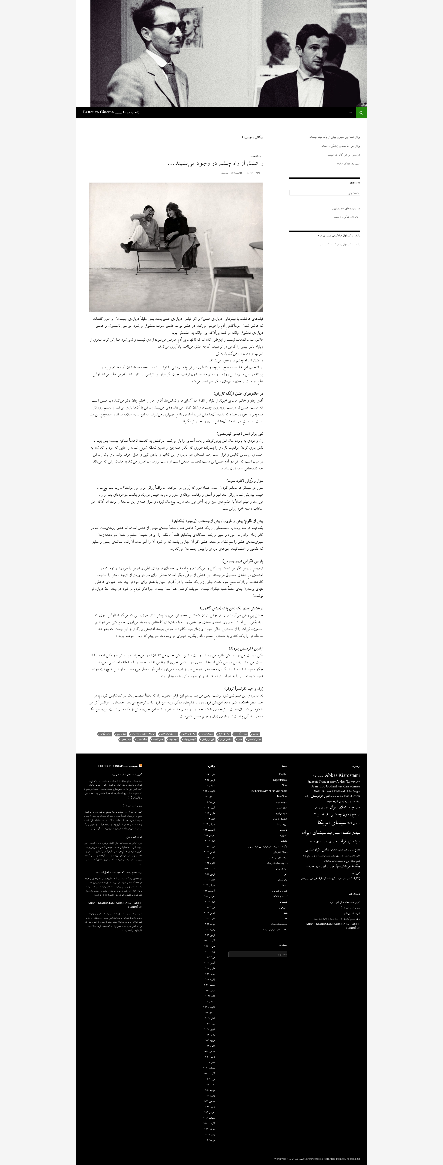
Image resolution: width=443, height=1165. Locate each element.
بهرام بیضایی (344, 802)
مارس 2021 (209, 1035)
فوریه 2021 (210, 1040)
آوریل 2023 (209, 913)
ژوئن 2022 (210, 952)
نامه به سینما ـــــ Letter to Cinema (111, 113)
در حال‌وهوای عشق (168, 734)
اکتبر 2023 (210, 880)
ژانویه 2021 (209, 1046)
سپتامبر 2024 (209, 824)
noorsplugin (353, 1159)
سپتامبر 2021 (209, 1002)
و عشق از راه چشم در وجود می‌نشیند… (215, 164)
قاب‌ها (284, 885)
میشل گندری (158, 739)
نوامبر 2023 (210, 874)
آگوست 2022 (209, 941)
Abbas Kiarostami (342, 776)
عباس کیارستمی (254, 739)
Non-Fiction (352, 796)
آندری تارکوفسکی (320, 796)
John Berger (353, 792)
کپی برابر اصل (208, 739)
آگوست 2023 (209, 891)
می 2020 (211, 1079)
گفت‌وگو (283, 902)
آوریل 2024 (209, 852)
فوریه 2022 (210, 974)
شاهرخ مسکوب (353, 850)
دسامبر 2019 (209, 1101)
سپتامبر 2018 (209, 1118)
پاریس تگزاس (241, 734)
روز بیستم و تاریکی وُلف (131, 806)
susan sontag (337, 797)
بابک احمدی (355, 802)
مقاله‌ (285, 913)
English (283, 775)
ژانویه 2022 (209, 980)
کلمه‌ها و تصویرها (279, 891)
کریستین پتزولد (190, 739)
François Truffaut (318, 782)
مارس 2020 (209, 1085)
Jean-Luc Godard (324, 787)
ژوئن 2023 (210, 902)
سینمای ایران (314, 833)
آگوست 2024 (209, 830)
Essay (333, 782)
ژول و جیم (121, 734)
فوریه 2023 (210, 924)
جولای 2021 (209, 1013)
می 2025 (211, 802)
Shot (284, 786)
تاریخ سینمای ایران (344, 807)
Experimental (280, 780)
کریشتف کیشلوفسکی (324, 878)
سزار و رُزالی (105, 734)
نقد (285, 919)
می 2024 (211, 847)
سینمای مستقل (329, 842)
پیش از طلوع (224, 734)
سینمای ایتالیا (333, 833)
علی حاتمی (354, 856)
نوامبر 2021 (210, 991)
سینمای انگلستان (350, 833)
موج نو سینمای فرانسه (340, 861)
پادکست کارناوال (280, 819)
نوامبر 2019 (210, 1107)
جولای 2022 (209, 946)
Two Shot (282, 797)
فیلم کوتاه (306, 856)
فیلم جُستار (282, 880)
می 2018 (211, 1140)
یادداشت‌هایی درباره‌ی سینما (275, 930)
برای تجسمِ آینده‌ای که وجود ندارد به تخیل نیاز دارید (119, 872)
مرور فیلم (283, 908)
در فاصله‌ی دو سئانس (278, 858)
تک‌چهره (283, 836)
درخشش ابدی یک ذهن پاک (143, 734)
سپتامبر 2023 (209, 885)
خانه (351, 112)
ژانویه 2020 (209, 1096)
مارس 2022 (209, 968)
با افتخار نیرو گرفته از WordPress (289, 1159)
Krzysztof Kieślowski (334, 792)
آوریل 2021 (209, 1029)
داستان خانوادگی (280, 852)
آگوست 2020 (209, 1074)
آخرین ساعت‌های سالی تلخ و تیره (127, 775)
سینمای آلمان (353, 823)
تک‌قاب (284, 841)
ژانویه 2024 (209, 863)
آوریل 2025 (209, 808)
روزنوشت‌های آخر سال (277, 863)
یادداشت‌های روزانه (278, 924)
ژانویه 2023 (209, 930)
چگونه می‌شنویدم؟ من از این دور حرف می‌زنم (267, 847)
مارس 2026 (209, 775)
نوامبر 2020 (210, 1057)
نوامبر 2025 (210, 780)
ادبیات (307, 796)
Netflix (318, 792)
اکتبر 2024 (210, 819)
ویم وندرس (125, 739)
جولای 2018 (209, 1129)
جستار (317, 808)
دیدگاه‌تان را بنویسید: (230, 173)
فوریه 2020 (210, 1090)
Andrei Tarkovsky (348, 782)
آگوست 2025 (209, 791)
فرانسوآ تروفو (225, 739)
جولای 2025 (209, 797)
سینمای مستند (316, 842)
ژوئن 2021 (210, 1018)
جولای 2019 (209, 1112)
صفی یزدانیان (337, 850)
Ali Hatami (318, 776)
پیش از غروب (207, 734)
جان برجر (325, 808)
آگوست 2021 (209, 1007)
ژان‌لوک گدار (353, 878)
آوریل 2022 (209, 963)
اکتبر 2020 (210, 1063)
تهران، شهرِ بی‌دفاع (134, 837)
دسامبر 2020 (209, 1052)
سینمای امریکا (331, 823)
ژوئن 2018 (210, 1135)
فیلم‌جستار (355, 861)
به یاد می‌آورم (255, 156)
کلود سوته (173, 739)
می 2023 (211, 908)
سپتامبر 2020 (209, 1068)
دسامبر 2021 (209, 985)
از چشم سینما (281, 802)
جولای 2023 (209, 896)
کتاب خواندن (341, 879)
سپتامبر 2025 (209, 786)
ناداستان (327, 861)
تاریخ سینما (332, 801)
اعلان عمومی (281, 808)
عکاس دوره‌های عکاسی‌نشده (337, 856)
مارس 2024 (209, 858)
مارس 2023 (209, 919)
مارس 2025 (209, 813)
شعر (345, 850)
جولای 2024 (209, 836)
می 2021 (211, 1024)
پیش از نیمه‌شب (189, 734)
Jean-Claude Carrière (349, 787)
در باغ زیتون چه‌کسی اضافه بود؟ (337, 815)
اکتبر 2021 (210, 996)
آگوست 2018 (209, 1124)
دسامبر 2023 (209, 869)
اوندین (255, 734)
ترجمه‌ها (283, 830)
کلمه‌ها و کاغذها (280, 896)
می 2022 (211, 957)
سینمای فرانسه (347, 842)
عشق (240, 739)
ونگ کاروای (142, 739)
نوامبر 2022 (210, 935)
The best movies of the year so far (268, 791)
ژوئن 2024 (210, 841)
